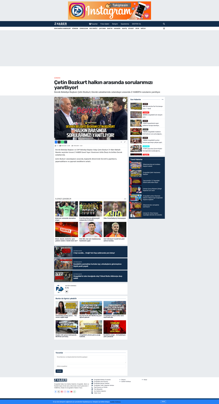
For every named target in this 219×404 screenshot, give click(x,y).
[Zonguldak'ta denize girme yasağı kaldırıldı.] (91, 327)
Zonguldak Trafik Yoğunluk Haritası (104, 385)
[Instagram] (65, 391)
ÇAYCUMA (102, 28)
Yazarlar (94, 24)
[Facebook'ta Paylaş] (56, 142)
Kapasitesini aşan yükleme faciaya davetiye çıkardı (151, 124)
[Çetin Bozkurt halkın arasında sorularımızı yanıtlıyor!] (90, 118)
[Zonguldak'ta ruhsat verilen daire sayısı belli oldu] (115, 307)
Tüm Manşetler (98, 389)
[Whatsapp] (74, 391)
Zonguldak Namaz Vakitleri (101, 383)
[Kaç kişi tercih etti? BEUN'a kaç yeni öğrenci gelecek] (91, 307)
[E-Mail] (66, 291)
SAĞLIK (143, 28)
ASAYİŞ (124, 28)
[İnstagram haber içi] (109, 10)
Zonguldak (146, 112)
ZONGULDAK (84, 28)
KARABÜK (117, 28)
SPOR (137, 28)
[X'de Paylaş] (59, 142)
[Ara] (164, 24)
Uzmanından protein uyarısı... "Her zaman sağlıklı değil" (66, 316)
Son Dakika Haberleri (100, 391)
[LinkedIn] (68, 391)
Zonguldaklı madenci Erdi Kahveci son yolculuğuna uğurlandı (152, 133)
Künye (145, 379)
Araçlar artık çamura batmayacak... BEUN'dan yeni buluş (67, 335)
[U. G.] (60, 289)
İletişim (115, 24)
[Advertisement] (109, 53)
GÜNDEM (75, 28)
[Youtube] (71, 391)
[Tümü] (162, 99)
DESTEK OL (136, 24)
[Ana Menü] (164, 28)
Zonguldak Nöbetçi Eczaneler (102, 379)
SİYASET (131, 28)
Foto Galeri (105, 24)
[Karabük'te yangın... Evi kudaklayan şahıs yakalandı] (115, 327)
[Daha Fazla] (65, 142)
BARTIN (109, 28)
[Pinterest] (61, 391)
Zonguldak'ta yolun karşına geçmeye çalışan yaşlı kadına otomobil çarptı (152, 141)
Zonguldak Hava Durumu (101, 381)
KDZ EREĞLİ (93, 28)
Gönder (59, 371)
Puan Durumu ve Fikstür (100, 387)
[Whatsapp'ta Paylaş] (62, 142)
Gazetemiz (125, 24)
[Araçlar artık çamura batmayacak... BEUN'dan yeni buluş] (67, 327)
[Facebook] (55, 391)
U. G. (57, 145)
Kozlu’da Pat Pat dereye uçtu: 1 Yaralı (153, 107)
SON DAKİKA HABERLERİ (62, 28)
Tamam (163, 401)
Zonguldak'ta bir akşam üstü (152, 116)
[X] (58, 391)
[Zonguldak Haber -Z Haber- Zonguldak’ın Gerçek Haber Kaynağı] (60, 24)
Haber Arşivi (97, 393)
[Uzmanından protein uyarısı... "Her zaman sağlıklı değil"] (67, 307)
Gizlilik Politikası (126, 381)
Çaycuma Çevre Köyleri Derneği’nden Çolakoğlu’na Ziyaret (152, 150)
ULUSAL (145, 129)
